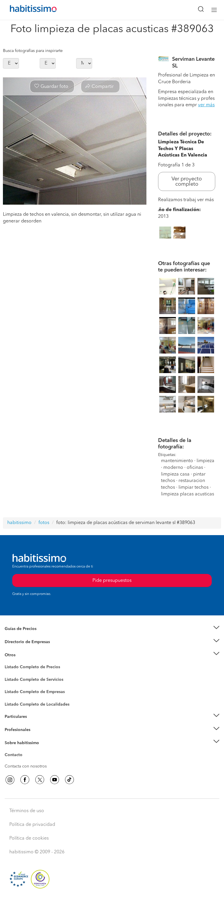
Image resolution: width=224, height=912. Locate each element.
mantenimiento (177, 461)
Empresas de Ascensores (28, 649)
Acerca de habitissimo (25, 750)
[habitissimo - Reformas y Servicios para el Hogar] (26, 10)
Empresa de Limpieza (25, 655)
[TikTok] (69, 779)
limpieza (205, 461)
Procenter (13, 680)
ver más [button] (206, 105)
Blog (9, 662)
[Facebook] (25, 779)
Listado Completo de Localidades (37, 704)
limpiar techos (193, 487)
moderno (173, 467)
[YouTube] (54, 779)
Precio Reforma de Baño (27, 636)
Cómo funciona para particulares (35, 724)
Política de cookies (29, 838)
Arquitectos (15, 701)
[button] (112, 629)
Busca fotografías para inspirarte (33, 51)
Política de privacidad (32, 824)
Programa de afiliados (25, 762)
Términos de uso (26, 811)
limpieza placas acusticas (187, 494)
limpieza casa (175, 474)
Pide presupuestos (112, 902)
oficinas (195, 467)
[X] (39, 779)
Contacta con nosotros (26, 766)
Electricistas (15, 690)
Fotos (10, 674)
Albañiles (13, 696)
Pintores (12, 684)
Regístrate (14, 730)
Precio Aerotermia (21, 642)
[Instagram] (10, 779)
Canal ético (15, 756)
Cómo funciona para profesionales (37, 737)
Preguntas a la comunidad (29, 668)
